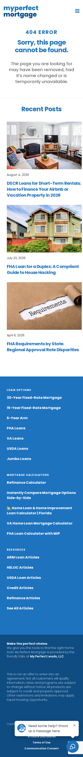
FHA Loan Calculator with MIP (33, 533)
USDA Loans (17, 448)
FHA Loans (16, 428)
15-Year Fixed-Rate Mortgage (34, 407)
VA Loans (15, 438)
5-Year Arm (17, 418)
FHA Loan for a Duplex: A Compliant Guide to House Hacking (43, 269)
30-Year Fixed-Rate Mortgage (34, 397)
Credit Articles (20, 587)
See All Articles (20, 608)
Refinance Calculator (26, 482)
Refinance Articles (23, 598)
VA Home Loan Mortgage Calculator (40, 523)
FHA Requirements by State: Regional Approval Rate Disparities (43, 347)
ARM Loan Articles (23, 557)
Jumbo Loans (19, 458)
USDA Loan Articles (24, 577)
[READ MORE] (44, 145)
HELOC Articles (20, 567)
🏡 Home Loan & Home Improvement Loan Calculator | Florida (39, 511)
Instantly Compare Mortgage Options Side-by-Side (41, 495)
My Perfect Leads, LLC (47, 656)
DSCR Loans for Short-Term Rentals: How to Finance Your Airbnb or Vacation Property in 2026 (44, 189)
